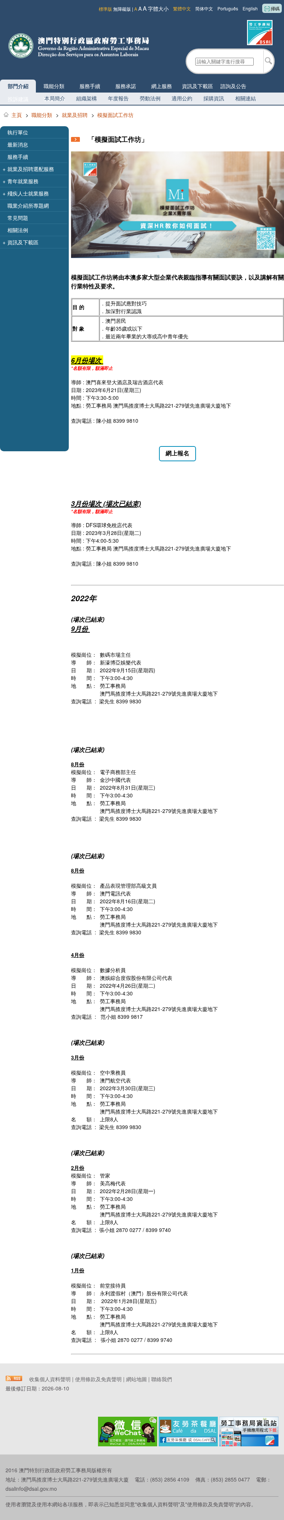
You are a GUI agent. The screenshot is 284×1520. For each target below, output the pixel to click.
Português (227, 8)
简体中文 (204, 8)
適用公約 (182, 98)
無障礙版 (122, 9)
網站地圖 (136, 1379)
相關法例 (17, 230)
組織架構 (86, 98)
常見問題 (17, 217)
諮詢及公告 (233, 86)
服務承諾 (125, 86)
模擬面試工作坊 (115, 114)
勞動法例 (150, 98)
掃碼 (275, 8)
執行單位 (17, 132)
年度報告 (118, 98)
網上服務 (161, 86)
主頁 (16, 114)
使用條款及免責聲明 (98, 1379)
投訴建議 (18, 99)
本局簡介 (54, 98)
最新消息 (17, 144)
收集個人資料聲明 (50, 1379)
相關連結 (245, 98)
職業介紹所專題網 (28, 205)
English (250, 8)
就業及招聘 (75, 114)
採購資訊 (213, 98)
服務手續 (90, 86)
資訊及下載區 (197, 86)
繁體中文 (182, 8)
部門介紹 (18, 86)
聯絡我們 (161, 1379)
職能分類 (54, 86)
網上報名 (177, 453)
